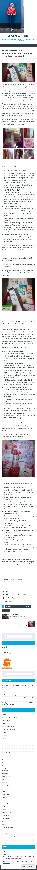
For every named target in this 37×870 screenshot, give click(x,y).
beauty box (9, 606)
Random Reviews (7, 812)
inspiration (5, 770)
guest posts (5, 768)
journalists (5, 782)
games (4, 759)
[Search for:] (19, 636)
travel (3, 830)
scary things (5, 815)
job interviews (6, 776)
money (4, 800)
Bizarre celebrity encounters (10, 717)
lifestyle (4, 788)
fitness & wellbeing (7, 753)
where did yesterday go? (9, 836)
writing (4, 842)
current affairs (6, 735)
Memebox (6, 610)
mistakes (4, 797)
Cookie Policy (6, 863)
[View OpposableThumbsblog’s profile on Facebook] (2, 647)
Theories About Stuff (8, 827)
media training (6, 794)
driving (4, 738)
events (4, 741)
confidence (5, 732)
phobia (4, 809)
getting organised (7, 762)
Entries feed (5, 854)
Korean (27, 606)
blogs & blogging (7, 720)
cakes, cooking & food (8, 726)
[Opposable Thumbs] (12, 31)
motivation (5, 803)
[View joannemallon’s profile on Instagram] (4, 647)
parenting (4, 806)
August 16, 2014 (7, 60)
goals (3, 765)
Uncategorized (6, 833)
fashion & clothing (7, 744)
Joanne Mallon (18, 60)
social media (5, 818)
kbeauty (18, 606)
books (3, 723)
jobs (3, 779)
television (4, 824)
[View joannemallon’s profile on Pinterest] (6, 647)
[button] (35, 45)
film (3, 750)
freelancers (5, 756)
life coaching (5, 785)
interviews (5, 774)
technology (5, 821)
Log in (3, 851)
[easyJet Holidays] (7, 668)
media (3, 791)
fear (3, 747)
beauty (4, 714)
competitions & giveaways (9, 729)
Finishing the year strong (9, 695)
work (3, 839)
